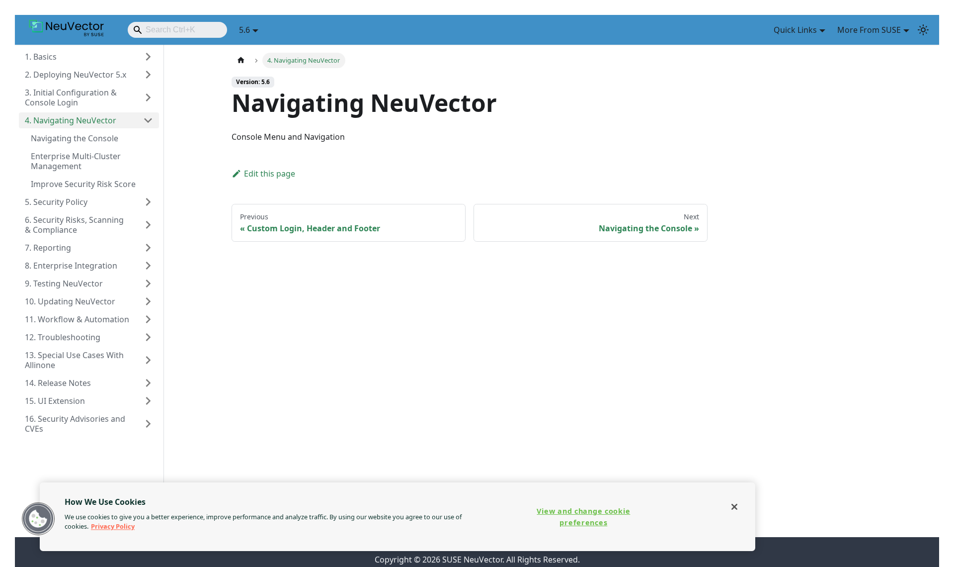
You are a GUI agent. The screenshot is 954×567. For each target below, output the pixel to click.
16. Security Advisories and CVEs (75, 423)
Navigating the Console (74, 138)
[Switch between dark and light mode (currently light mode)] (923, 30)
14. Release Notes (58, 383)
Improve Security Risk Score (83, 184)
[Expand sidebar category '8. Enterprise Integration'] (148, 266)
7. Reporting (48, 247)
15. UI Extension (55, 400)
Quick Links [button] (795, 29)
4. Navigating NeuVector (70, 120)
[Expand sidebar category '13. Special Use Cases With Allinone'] (148, 360)
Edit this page (269, 173)
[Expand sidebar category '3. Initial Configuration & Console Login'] (148, 97)
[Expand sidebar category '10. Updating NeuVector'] (148, 301)
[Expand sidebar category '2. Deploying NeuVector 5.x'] (148, 75)
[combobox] (177, 30)
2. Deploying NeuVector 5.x (75, 74)
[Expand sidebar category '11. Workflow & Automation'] (148, 319)
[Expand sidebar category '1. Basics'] (148, 57)
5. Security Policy (56, 201)
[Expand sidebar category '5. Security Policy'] (148, 202)
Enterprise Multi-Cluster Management (76, 161)
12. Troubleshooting (62, 337)
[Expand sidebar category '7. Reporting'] (148, 248)
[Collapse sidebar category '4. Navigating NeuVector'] (148, 120)
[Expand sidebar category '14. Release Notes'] (148, 383)
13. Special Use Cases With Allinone (74, 360)
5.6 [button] (244, 29)
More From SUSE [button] (869, 29)
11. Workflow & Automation (77, 319)
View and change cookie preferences (583, 516)
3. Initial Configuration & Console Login (71, 97)
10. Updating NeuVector (70, 301)
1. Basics (41, 56)
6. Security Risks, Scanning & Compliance (74, 224)
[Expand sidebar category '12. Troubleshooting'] (148, 337)
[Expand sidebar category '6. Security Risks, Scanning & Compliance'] (148, 225)
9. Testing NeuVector (64, 283)
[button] (38, 519)
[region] (397, 516)
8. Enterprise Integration (71, 265)
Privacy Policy (113, 526)
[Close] (734, 507)
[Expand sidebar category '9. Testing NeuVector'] (148, 283)
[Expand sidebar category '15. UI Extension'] (148, 401)
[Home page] (241, 60)
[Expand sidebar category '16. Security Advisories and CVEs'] (148, 424)
